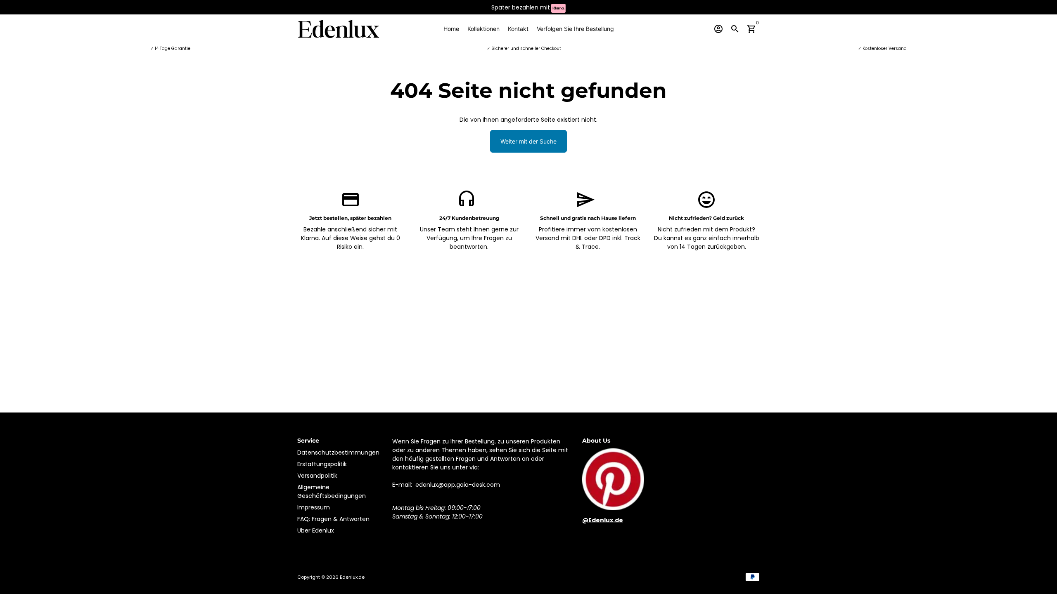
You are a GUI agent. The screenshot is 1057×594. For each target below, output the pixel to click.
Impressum (313, 507)
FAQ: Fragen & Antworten (333, 519)
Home (451, 28)
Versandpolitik (317, 475)
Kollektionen (483, 28)
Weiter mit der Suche (528, 141)
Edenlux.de (352, 577)
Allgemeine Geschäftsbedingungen (331, 491)
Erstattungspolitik (322, 464)
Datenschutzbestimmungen (338, 452)
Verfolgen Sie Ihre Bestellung (575, 28)
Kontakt (518, 28)
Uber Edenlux (315, 530)
